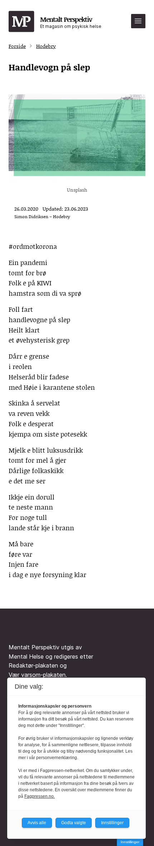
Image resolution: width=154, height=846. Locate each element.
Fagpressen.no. (39, 796)
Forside (17, 46)
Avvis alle (37, 822)
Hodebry (46, 46)
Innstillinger (130, 842)
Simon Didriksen (31, 216)
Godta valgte (73, 822)
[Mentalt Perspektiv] (21, 22)
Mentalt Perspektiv (70, 22)
